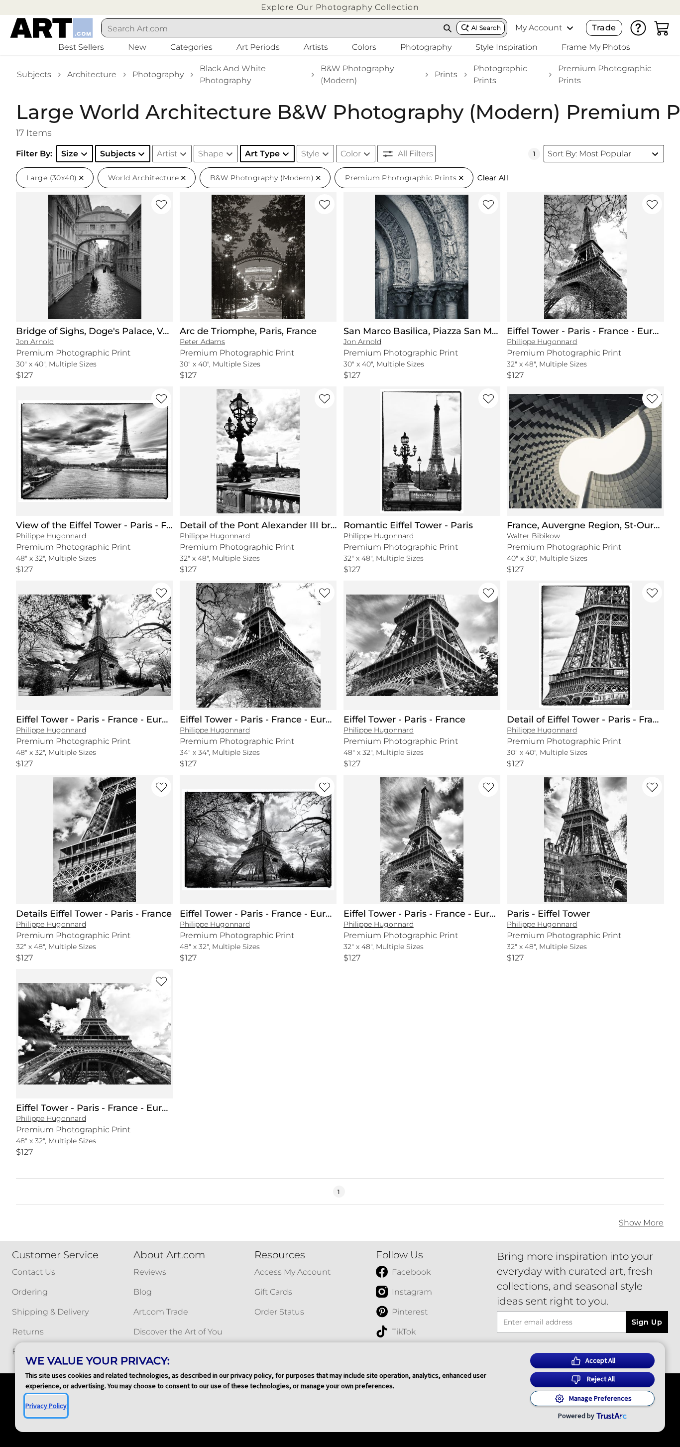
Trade (604, 27)
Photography (158, 74)
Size (69, 153)
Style (310, 153)
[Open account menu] (570, 28)
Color (350, 153)
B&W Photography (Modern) (357, 74)
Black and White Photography (233, 74)
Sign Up (647, 1322)
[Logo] (51, 28)
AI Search (486, 27)
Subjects (34, 74)
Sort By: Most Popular (589, 153)
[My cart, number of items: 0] (662, 28)
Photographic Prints (500, 74)
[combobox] (270, 28)
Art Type (262, 153)
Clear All (492, 177)
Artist (167, 153)
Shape (211, 153)
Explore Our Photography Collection (340, 7)
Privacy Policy (46, 1405)
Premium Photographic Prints (605, 74)
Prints (446, 74)
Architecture (91, 74)
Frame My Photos (596, 47)
